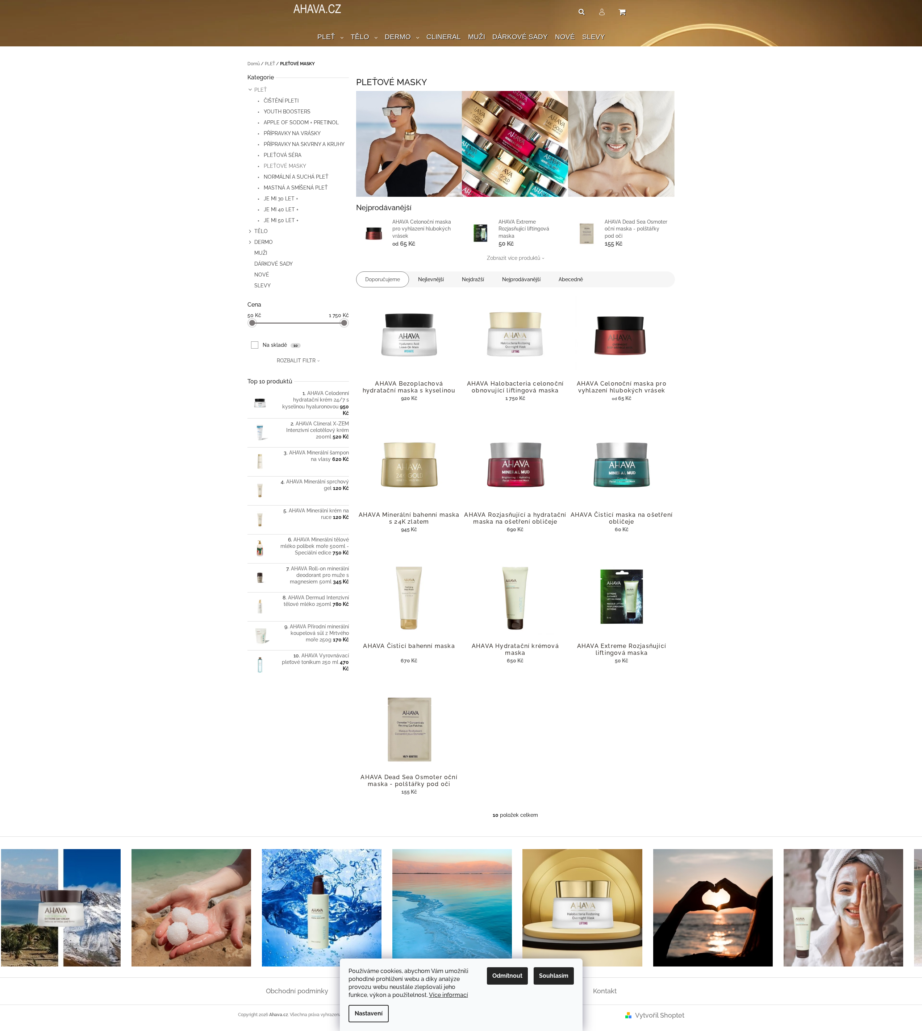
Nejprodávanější (521, 279)
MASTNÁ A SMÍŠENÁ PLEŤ (295, 188)
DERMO (263, 242)
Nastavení (369, 1013)
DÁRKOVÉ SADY (273, 264)
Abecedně (571, 279)
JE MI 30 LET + (280, 198)
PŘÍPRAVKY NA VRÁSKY (291, 133)
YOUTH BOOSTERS (286, 112)
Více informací (448, 994)
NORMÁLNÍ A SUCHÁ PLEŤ (295, 177)
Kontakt (605, 991)
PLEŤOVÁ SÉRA (281, 155)
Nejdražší (473, 279)
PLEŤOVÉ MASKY (284, 166)
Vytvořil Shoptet (659, 1015)
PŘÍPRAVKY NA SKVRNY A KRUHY (303, 144)
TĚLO (261, 231)
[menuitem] (330, 37)
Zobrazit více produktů (513, 258)
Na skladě (280, 345)
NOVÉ (261, 275)
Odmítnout (507, 975)
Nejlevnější (431, 279)
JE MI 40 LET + (280, 209)
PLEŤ (260, 90)
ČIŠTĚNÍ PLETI (280, 101)
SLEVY (262, 285)
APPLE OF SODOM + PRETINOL (300, 122)
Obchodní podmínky (297, 991)
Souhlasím (553, 975)
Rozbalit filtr (296, 360)
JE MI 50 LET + (280, 220)
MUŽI (260, 253)
